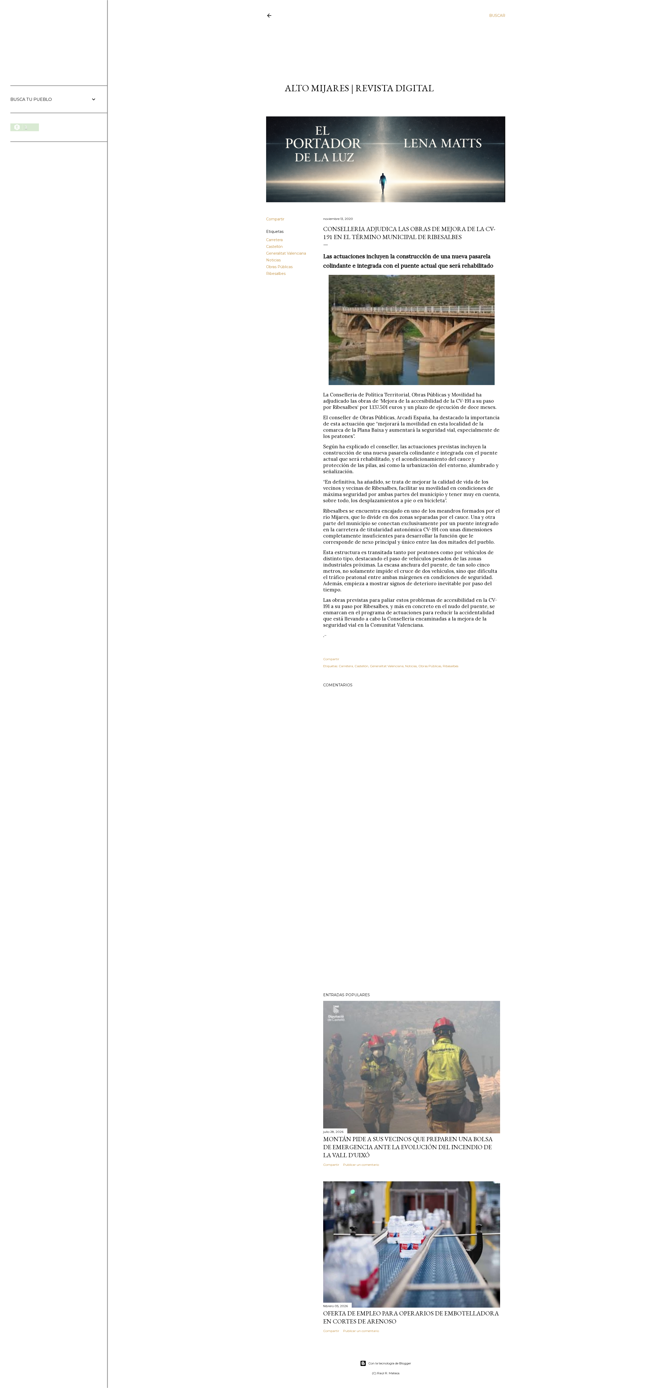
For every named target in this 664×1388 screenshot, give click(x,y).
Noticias (273, 260)
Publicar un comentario (361, 1165)
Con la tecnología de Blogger (389, 1363)
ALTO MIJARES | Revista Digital (359, 88)
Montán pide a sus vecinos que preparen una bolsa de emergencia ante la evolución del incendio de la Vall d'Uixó (408, 1147)
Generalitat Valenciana (286, 253)
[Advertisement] (381, 45)
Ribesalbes (276, 273)
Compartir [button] (275, 219)
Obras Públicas (279, 266)
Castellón (274, 246)
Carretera (274, 240)
